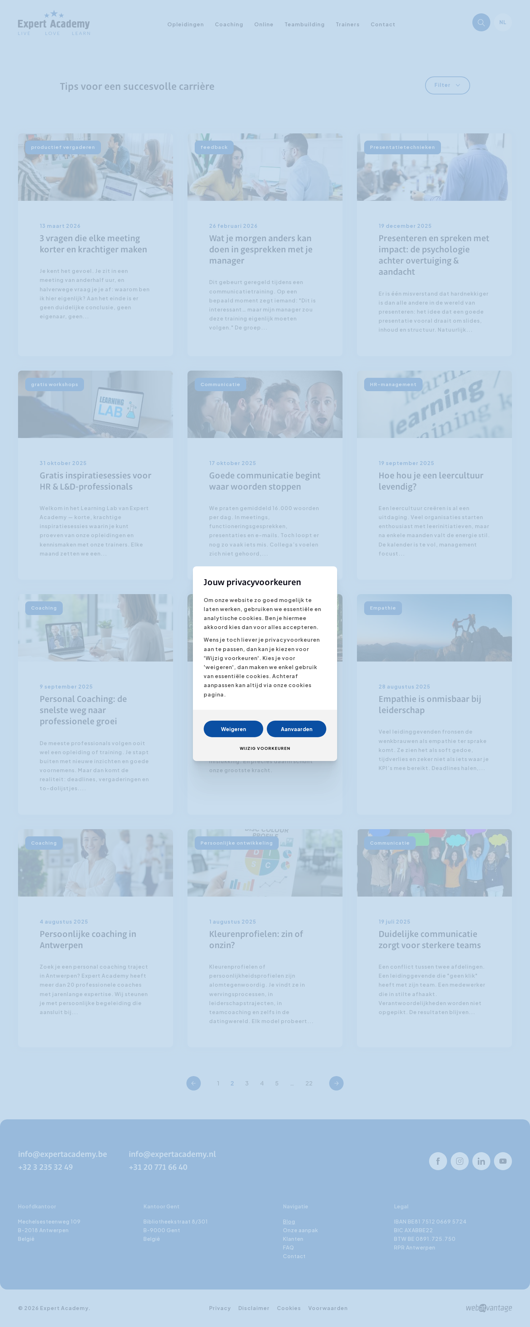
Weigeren (233, 729)
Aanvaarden (297, 729)
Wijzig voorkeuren (265, 748)
